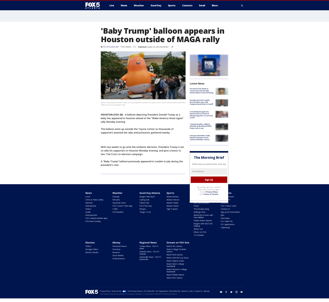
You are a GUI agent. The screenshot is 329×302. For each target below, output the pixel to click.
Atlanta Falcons (173, 199)
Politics (88, 209)
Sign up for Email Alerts (230, 212)
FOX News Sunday (93, 221)
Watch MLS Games (174, 278)
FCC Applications (228, 224)
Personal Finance (119, 246)
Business (116, 252)
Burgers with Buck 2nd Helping (203, 224)
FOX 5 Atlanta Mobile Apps (96, 218)
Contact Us (225, 209)
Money (116, 242)
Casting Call (144, 199)
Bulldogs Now (199, 212)
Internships (225, 218)
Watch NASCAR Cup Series (178, 258)
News (88, 192)
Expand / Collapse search (242, 5)
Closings (115, 196)
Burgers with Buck (147, 196)
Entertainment (91, 215)
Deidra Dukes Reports (203, 220)
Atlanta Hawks (173, 203)
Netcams (116, 199)
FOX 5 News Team (228, 206)
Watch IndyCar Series (175, 261)
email (242, 292)
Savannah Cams (119, 203)
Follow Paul (144, 203)
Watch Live (198, 229)
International (90, 206)
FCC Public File (227, 221)
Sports (170, 192)
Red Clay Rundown (201, 203)
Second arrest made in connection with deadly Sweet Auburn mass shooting (201, 90)
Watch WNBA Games (175, 274)
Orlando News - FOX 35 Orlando (149, 252)
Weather (117, 192)
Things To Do (145, 212)
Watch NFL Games (174, 246)
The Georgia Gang (201, 209)
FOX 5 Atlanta (126, 47)
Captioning (225, 227)
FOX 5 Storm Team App (122, 206)
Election (90, 242)
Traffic (115, 209)
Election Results (91, 252)
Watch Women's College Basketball (177, 270)
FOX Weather (118, 212)
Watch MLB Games (175, 254)
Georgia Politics (91, 249)
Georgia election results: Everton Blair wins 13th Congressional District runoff (201, 102)
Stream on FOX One (178, 242)
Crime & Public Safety (94, 199)
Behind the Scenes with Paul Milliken (203, 216)
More (215, 5)
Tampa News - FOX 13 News (148, 247)
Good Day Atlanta (149, 192)
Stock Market (118, 255)
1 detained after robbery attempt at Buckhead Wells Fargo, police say (201, 126)
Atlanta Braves (173, 196)
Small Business (118, 258)
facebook (226, 292)
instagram (236, 292)
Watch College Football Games (176, 250)
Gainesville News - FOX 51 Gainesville (150, 258)
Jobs (222, 215)
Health (88, 212)
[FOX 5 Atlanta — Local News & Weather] (93, 5)
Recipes (142, 209)
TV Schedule (199, 235)
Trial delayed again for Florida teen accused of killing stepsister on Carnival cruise (201, 114)
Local (87, 196)
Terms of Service (210, 194)
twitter (231, 292)
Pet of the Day (145, 206)
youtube (221, 292)
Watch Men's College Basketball (175, 265)
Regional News (148, 242)
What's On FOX (200, 232)
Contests (224, 203)
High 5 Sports (172, 209)
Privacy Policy (212, 192)
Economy (116, 249)
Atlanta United (172, 206)
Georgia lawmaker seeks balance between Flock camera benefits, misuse (200, 137)
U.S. (134, 47)
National (88, 203)
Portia (196, 206)
